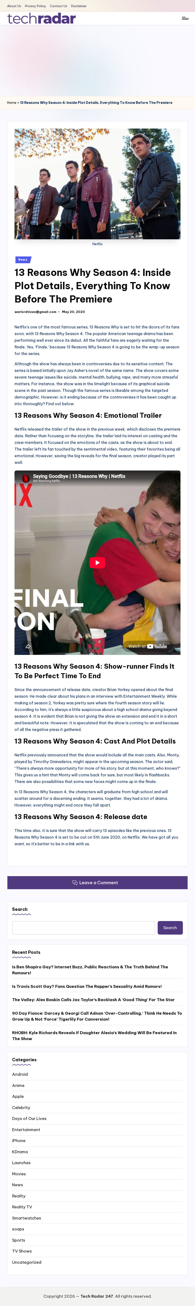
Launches (21, 1162)
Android (20, 1074)
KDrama (20, 1151)
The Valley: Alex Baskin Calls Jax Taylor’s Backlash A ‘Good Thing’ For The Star (93, 999)
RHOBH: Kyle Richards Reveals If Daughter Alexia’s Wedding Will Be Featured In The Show (94, 1036)
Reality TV (22, 1207)
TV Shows (22, 1251)
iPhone (18, 1140)
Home (11, 103)
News (22, 259)
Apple (18, 1096)
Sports (18, 1240)
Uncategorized (26, 1262)
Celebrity (21, 1107)
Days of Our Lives (29, 1118)
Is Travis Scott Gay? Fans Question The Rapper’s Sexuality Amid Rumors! (87, 986)
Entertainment (26, 1129)
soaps (18, 1229)
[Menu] (185, 18)
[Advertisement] (97, 60)
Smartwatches (26, 1218)
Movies (19, 1173)
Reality (18, 1196)
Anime (18, 1085)
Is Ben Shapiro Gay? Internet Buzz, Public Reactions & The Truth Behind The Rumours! (90, 970)
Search (20, 909)
